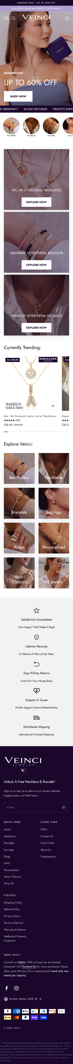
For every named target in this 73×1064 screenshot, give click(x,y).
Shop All (9, 883)
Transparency (48, 856)
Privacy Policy (12, 916)
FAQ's (43, 829)
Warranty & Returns (15, 930)
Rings (7, 856)
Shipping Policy (13, 902)
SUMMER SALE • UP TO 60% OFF (36, 2)
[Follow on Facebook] (6, 988)
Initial (7, 863)
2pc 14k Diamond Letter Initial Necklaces (30, 416)
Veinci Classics (12, 877)
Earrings (9, 850)
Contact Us (46, 836)
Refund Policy (12, 909)
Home (7, 829)
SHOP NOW (18, 96)
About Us (45, 850)
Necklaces (10, 836)
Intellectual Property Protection (15, 938)
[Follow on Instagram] (16, 988)
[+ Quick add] (52, 405)
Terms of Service (13, 923)
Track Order (47, 843)
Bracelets (9, 843)
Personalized (11, 870)
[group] (11, 127)
